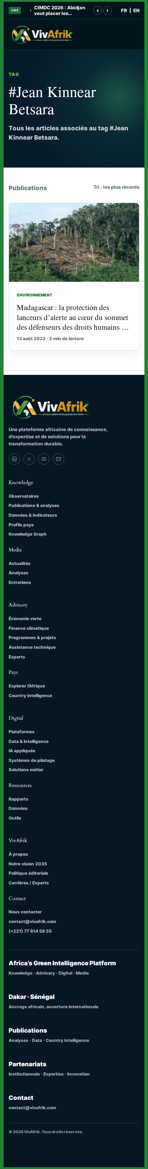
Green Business (24, 1141)
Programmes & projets (32, 637)
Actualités (20, 563)
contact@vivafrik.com (32, 921)
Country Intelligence (30, 695)
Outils (15, 818)
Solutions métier (26, 769)
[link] (14, 459)
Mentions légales (65, 1141)
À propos (18, 854)
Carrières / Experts (29, 882)
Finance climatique (29, 628)
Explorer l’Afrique (27, 686)
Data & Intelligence (28, 741)
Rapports (18, 799)
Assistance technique (32, 647)
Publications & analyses (34, 505)
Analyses (18, 572)
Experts (17, 657)
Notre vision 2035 (28, 863)
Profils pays (21, 524)
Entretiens (20, 582)
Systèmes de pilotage (32, 760)
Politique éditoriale (28, 873)
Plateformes (21, 731)
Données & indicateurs (33, 515)
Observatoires (24, 496)
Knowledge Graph (28, 534)
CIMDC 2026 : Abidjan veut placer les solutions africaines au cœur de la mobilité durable (60, 10)
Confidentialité (106, 1141)
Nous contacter (25, 911)
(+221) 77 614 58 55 (30, 931)
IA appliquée (22, 750)
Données (18, 808)
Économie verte (25, 618)
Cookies (63, 1157)
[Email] (58, 459)
